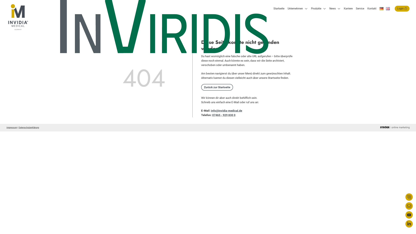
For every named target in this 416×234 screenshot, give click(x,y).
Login (400, 8)
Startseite (278, 8)
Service (360, 8)
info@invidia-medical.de (226, 110)
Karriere (348, 8)
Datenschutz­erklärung (29, 127)
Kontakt (371, 8)
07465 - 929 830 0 (223, 115)
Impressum (11, 127)
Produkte (316, 8)
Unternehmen (295, 8)
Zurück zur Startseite (217, 87)
